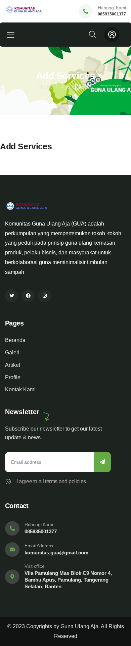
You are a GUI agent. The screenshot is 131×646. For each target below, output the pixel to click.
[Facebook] (28, 295)
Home (45, 87)
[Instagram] (44, 295)
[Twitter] (11, 295)
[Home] (26, 11)
